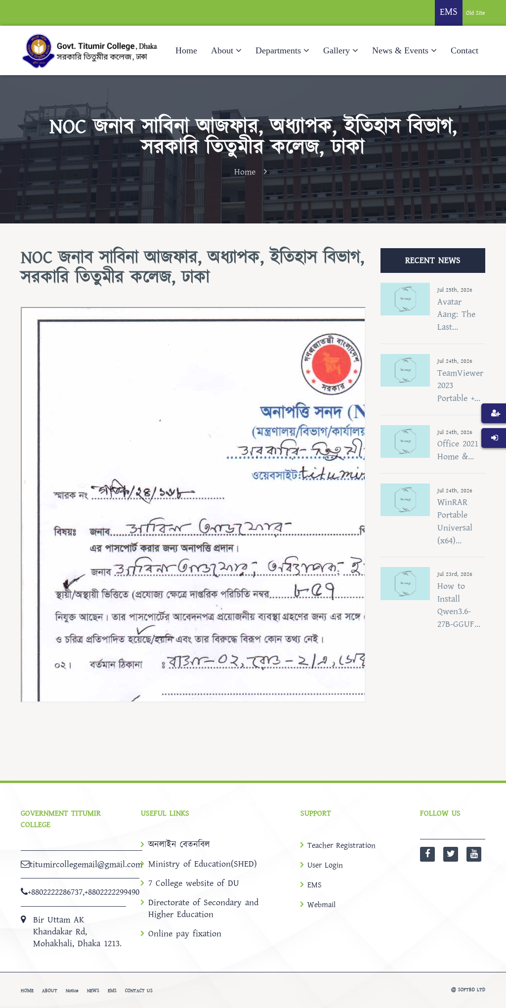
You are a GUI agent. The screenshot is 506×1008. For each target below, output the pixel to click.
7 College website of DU (193, 883)
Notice (72, 990)
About (222, 50)
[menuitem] (493, 428)
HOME (27, 990)
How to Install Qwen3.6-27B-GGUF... (458, 605)
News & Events (400, 50)
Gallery (336, 50)
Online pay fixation (184, 934)
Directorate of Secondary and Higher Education (203, 908)
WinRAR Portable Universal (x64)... (454, 521)
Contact (464, 50)
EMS (314, 884)
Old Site (475, 13)
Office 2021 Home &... (457, 450)
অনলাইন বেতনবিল (179, 845)
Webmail (321, 904)
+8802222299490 (111, 892)
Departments (278, 50)
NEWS (93, 990)
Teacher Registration (341, 845)
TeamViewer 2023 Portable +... (460, 385)
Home (186, 50)
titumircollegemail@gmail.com (86, 864)
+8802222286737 (55, 892)
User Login (325, 865)
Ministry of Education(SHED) (202, 864)
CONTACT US (139, 990)
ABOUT (49, 990)
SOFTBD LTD (471, 989)
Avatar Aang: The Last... (456, 314)
